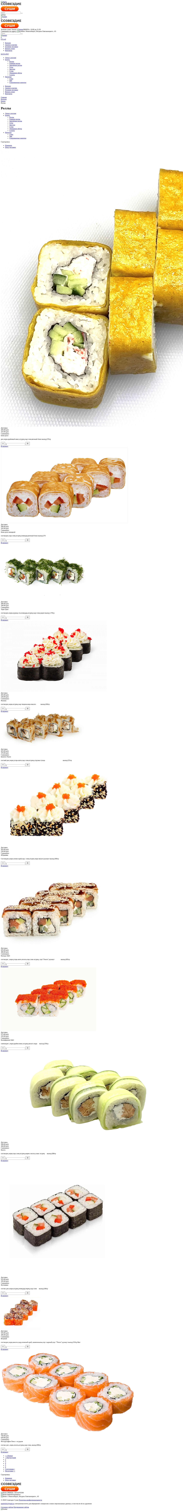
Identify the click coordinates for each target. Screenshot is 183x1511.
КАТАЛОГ (5, 54)
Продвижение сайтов (21, 1507)
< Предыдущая (10, 1458)
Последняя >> (10, 1471)
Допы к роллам (10, 58)
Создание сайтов (7, 1507)
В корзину (4, 446)
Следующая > (10, 1469)
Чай (10, 80)
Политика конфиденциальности (30, 1500)
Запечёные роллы (15, 65)
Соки (11, 79)
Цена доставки (10, 147)
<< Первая (9, 1456)
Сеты (11, 67)
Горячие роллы (14, 63)
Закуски (12, 69)
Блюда (7, 60)
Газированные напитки (17, 82)
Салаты (12, 75)
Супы (11, 71)
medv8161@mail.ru (7, 1504)
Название (8, 145)
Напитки (8, 77)
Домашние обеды (15, 73)
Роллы (11, 61)
